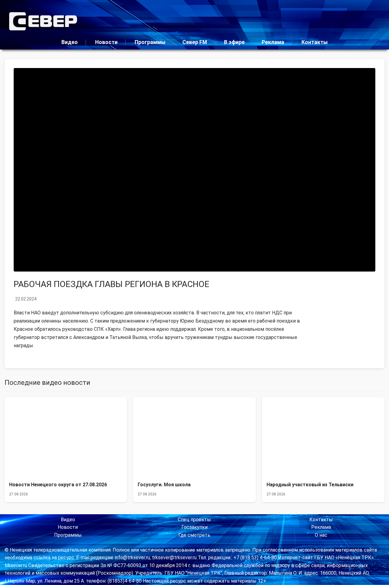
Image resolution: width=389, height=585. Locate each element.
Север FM (194, 42)
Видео (69, 42)
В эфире (234, 42)
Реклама (273, 42)
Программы (150, 42)
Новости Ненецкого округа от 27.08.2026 (58, 484)
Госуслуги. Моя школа (164, 484)
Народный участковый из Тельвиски (310, 484)
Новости (106, 42)
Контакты (314, 42)
